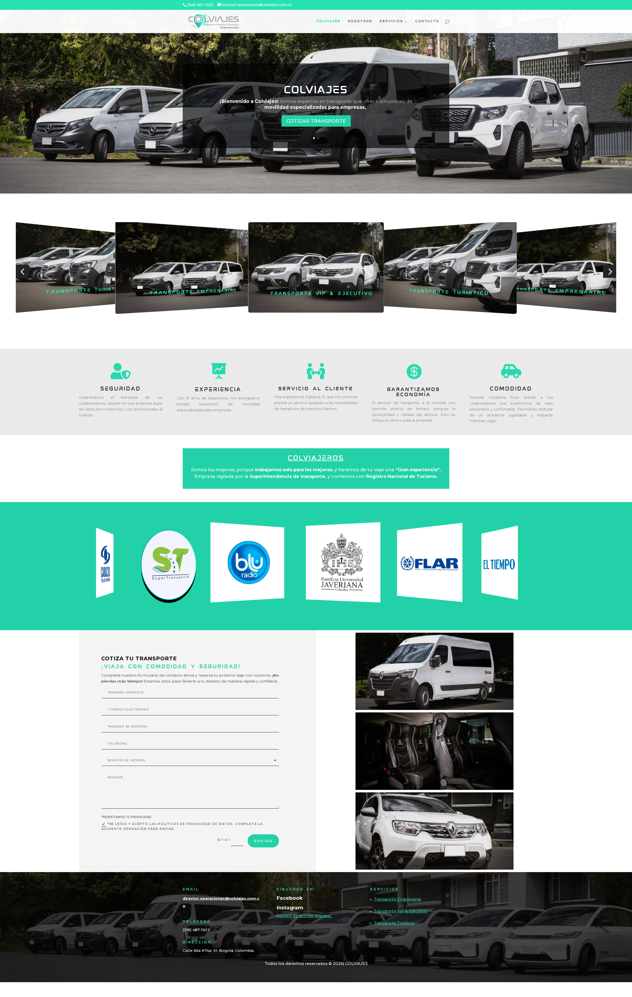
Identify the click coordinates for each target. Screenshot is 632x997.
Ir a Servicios (316, 126)
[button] (22, 271)
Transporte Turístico (321, 294)
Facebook (289, 898)
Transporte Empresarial (84, 291)
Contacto (427, 21)
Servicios (316, 84)
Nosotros (360, 21)
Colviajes (328, 21)
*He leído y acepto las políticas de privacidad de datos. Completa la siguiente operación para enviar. (182, 826)
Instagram (289, 908)
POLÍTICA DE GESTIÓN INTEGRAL (304, 916)
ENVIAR (263, 841)
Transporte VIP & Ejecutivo (192, 292)
